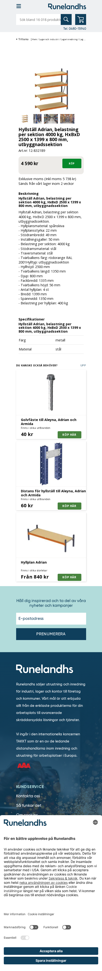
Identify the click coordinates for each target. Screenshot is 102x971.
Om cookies (27, 815)
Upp (83, 365)
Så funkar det (28, 805)
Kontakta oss (28, 796)
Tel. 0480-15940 (74, 28)
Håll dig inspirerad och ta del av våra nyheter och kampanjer (51, 603)
